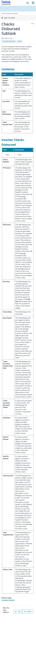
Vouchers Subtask (8, 600)
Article (19, 41)
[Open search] (27, 2)
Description (19, 150)
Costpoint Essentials (8, 41)
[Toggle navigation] (33, 2)
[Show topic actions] (32, 24)
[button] (18, 17)
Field (5, 150)
